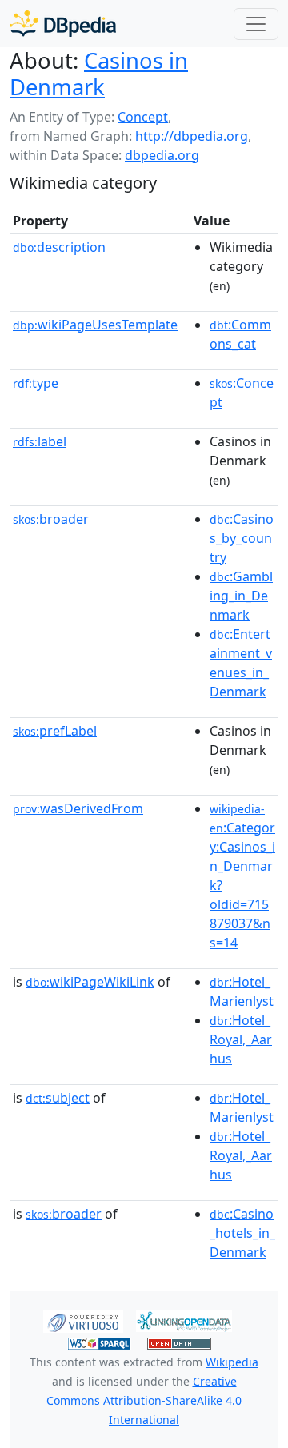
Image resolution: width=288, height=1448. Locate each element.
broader (51, 519)
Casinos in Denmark (99, 74)
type (35, 383)
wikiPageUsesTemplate (95, 324)
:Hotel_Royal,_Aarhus (241, 1039)
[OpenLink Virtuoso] (83, 1320)
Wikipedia (232, 1362)
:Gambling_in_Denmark (241, 596)
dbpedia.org (162, 155)
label (39, 441)
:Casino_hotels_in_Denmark (242, 1233)
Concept (143, 117)
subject (58, 1098)
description (59, 247)
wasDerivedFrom (78, 808)
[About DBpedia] (63, 23)
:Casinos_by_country (242, 538)
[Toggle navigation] (256, 24)
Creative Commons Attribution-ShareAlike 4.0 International (144, 1400)
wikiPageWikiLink (90, 982)
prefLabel (55, 731)
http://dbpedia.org (191, 136)
